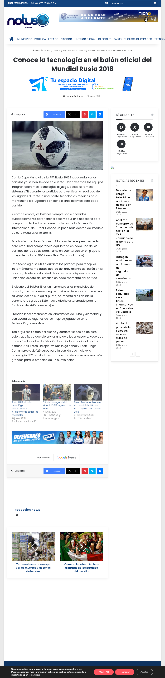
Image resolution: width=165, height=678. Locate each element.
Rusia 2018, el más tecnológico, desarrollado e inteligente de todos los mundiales (25, 409)
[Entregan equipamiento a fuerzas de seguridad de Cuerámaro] (144, 261)
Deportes (104, 39)
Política (40, 39)
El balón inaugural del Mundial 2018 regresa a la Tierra (57, 405)
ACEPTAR (104, 671)
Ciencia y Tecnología (44, 3)
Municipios (24, 39)
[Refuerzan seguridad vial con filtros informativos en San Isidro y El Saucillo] (144, 295)
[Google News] (66, 457)
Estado (53, 39)
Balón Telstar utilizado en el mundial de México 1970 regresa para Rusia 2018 (88, 407)
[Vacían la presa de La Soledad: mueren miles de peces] (144, 328)
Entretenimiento (18, 3)
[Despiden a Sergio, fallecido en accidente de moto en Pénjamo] (144, 195)
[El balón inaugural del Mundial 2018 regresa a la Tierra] (57, 392)
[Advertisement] (65, 489)
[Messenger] (100, 114)
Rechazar (125, 671)
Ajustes (144, 671)
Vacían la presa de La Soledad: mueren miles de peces (123, 332)
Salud (118, 39)
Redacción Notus (74, 96)
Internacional (86, 39)
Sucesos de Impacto (138, 39)
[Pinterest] (85, 114)
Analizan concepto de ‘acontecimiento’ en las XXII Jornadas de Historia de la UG (124, 232)
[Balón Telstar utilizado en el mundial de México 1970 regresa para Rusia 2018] (88, 392)
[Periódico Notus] (28, 20)
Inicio (37, 50)
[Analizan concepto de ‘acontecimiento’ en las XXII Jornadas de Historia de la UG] (144, 224)
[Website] (17, 515)
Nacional (67, 39)
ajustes (36, 674)
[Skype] (92, 114)
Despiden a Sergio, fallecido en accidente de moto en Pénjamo (123, 199)
